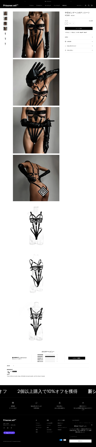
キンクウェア (48, 5)
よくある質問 (49, 423)
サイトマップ (49, 431)
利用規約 (59, 429)
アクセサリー (39, 5)
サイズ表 (91, 20)
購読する (80, 441)
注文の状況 (49, 429)
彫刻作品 (65, 5)
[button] (40, 356)
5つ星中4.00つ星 (22, 357)
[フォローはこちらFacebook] (4, 428)
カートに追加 (79, 28)
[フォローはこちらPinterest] (11, 428)
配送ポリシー (60, 423)
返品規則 (59, 425)
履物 (37, 429)
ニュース (48, 425)
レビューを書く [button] (77, 358)
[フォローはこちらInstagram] (7, 428)
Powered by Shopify (16, 441)
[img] (10, 369)
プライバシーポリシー (62, 427)
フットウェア (57, 5)
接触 (48, 427)
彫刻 (37, 431)
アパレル (31, 5)
